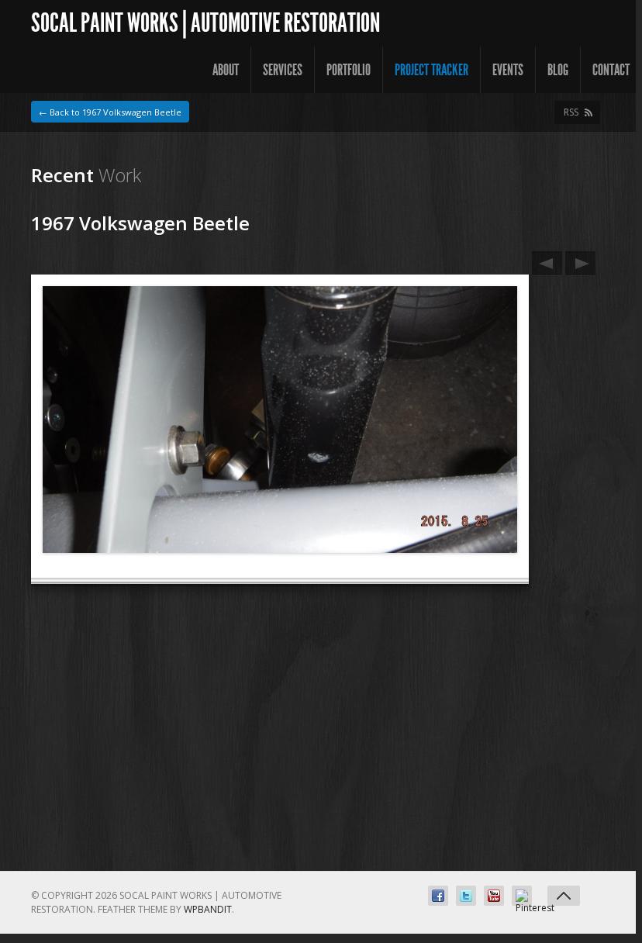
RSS (571, 112)
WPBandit (208, 909)
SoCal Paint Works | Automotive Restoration (205, 23)
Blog (557, 69)
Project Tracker (431, 69)
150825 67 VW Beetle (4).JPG (580, 263)
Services (282, 69)
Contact (611, 69)
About (225, 69)
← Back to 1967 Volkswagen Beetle (110, 112)
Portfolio (348, 69)
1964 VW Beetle (547, 263)
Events (507, 69)
